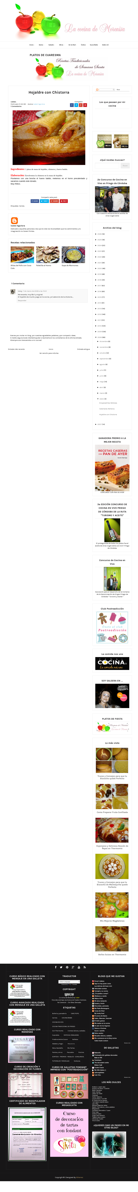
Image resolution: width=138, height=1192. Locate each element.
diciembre (104, 341)
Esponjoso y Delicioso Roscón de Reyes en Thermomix (112, 847)
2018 (100, 280)
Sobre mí (105, 45)
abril (102, 387)
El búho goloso (99, 1021)
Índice (83, 45)
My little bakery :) (100, 1070)
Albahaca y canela (100, 996)
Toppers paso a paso (98, 1117)
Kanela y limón (99, 1003)
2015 (100, 297)
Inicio (31, 45)
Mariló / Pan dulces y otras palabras (103, 1107)
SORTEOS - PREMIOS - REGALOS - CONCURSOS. (68, 1057)
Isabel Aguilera (18, 226)
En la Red (72, 45)
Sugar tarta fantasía (98, 1115)
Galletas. (75, 1039)
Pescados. (70, 1052)
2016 (100, 291)
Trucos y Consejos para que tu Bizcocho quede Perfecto (112, 777)
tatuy (20, 291)
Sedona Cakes (96, 1114)
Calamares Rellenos (107, 409)
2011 (99, 320)
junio (102, 376)
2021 (100, 263)
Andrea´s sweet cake (98, 1087)
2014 (100, 303)
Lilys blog (95, 1104)
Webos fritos (98, 998)
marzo (102, 393)
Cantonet (95, 1095)
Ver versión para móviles (49, 353)
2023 (100, 251)
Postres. (81, 1052)
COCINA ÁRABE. (67, 1018)
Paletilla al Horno (43, 265)
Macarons (71, 1044)
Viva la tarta (96, 1120)
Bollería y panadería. (59, 1013)
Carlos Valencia (97, 1097)
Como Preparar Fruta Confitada (112, 812)
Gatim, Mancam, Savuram (103, 1018)
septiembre (104, 359)
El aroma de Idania (100, 1016)
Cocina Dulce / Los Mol (99, 1098)
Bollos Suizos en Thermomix (112, 954)
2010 (100, 326)
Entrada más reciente (16, 349)
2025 (100, 240)
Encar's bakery (99, 981)
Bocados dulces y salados (103, 1036)
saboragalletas (99, 1072)
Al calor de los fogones (102, 1026)
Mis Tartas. (71, 1048)
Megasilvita (95, 1109)
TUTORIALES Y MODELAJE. (61, 1061)
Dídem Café (98, 1065)
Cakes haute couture (101, 1041)
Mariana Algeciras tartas (99, 1105)
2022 (100, 257)
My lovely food (99, 1013)
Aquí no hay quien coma (102, 983)
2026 (100, 234)
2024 (100, 245)
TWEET (45, 201)
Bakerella (97, 1052)
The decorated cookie (101, 1062)
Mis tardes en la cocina (102, 1023)
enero (102, 399)
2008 (100, 337)
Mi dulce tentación (100, 1001)
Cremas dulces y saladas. (76, 1031)
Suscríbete (94, 45)
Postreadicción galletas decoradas (105, 1055)
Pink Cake (95, 1112)
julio (102, 370)
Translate (74, 984)
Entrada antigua (83, 349)
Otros (61, 45)
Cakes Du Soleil (97, 1093)
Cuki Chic (97, 1075)
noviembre (104, 347)
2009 (100, 332)
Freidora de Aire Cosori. (60, 1039)
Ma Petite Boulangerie (101, 1008)
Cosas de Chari (99, 1011)
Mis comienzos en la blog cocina (105, 1038)
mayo (102, 382)
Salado (51, 45)
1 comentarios (16, 106)
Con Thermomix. (57, 1031)
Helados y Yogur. (57, 1044)
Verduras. (77, 1061)
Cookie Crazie (99, 1067)
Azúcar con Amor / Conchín (100, 1088)
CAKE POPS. (75, 1013)
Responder (22, 300)
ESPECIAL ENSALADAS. (71, 1035)
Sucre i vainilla (99, 1031)
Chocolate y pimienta (101, 1006)
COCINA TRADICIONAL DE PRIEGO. (63, 1026)
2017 (100, 286)
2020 (100, 268)
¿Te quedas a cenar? (101, 993)
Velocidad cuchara (100, 988)
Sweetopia (97, 1060)
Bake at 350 (98, 1057)
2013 (100, 309)
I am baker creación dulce (100, 1102)
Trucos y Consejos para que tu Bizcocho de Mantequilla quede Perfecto (112, 884)
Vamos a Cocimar (100, 1028)
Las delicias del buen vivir (103, 986)
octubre (103, 353)
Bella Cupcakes (97, 1090)
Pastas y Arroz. (57, 1052)
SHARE (35, 201)
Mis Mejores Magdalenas (112, 921)
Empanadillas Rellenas (108, 403)
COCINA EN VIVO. (58, 1022)
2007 (100, 424)
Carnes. (13, 102)
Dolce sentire (98, 1033)
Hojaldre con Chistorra (108, 414)
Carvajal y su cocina (101, 991)
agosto (102, 364)
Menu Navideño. (57, 1048)
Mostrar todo (127, 1043)
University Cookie (97, 1119)
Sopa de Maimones (70, 265)
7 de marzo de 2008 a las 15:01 (35, 291)
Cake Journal (96, 1092)
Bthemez (79, 1177)
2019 (100, 274)
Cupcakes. (55, 1035)
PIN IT (65, 201)
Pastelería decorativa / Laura (101, 1110)
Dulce (41, 45)
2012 (100, 314)
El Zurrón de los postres (99, 1100)
